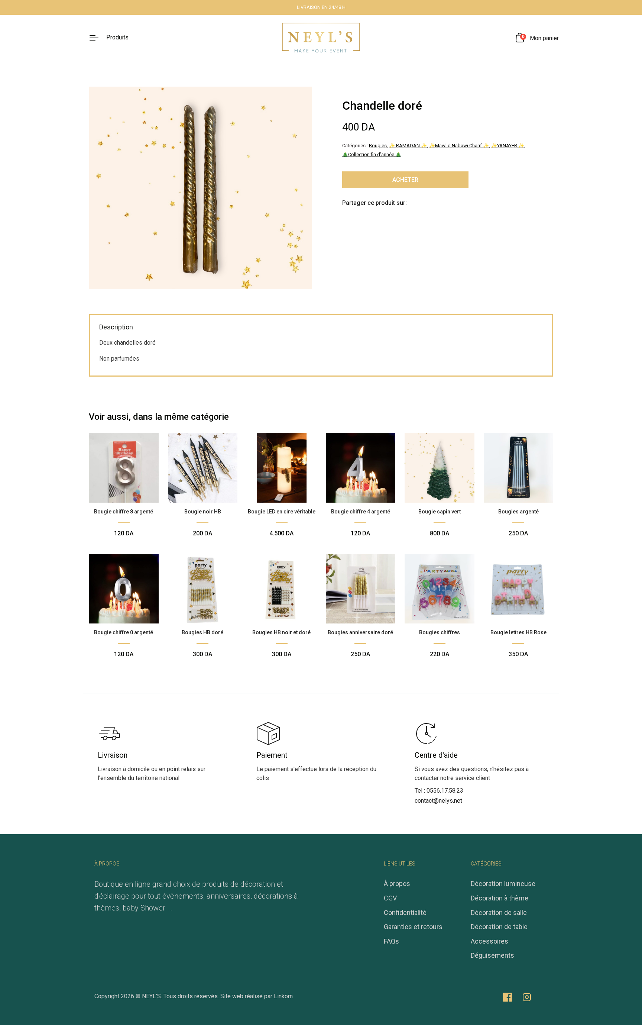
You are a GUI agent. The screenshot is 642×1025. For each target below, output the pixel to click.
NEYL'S (151, 996)
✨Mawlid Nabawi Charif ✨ (459, 145)
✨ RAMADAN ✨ (408, 145)
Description (116, 327)
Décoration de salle (499, 912)
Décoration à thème (499, 898)
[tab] (116, 328)
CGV (390, 898)
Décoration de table (499, 927)
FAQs (391, 941)
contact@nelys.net (438, 800)
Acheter (405, 179)
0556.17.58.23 (445, 790)
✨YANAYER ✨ (507, 145)
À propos (397, 883)
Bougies (378, 145)
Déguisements (492, 955)
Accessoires (489, 941)
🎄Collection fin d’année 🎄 (371, 154)
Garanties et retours (413, 927)
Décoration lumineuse (503, 883)
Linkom (283, 996)
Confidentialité (405, 912)
